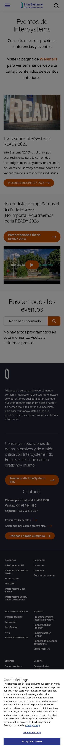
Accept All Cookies (32, 741)
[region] (32, 708)
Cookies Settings (32, 732)
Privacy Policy (32, 725)
